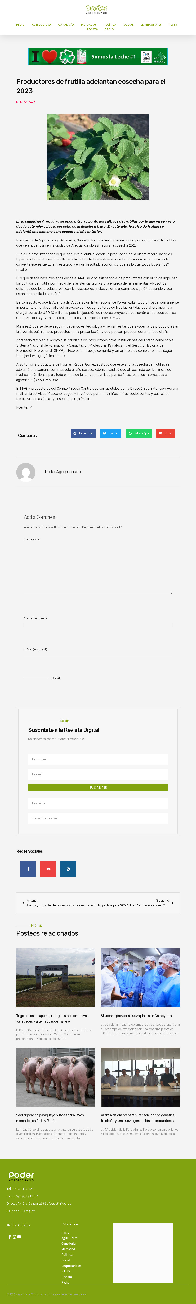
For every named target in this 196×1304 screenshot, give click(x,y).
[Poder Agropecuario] (98, 9)
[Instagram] (14, 1237)
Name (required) (35, 618)
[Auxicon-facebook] (9, 1237)
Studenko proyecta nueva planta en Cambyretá (136, 1016)
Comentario (32, 539)
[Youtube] (19, 1237)
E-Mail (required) (35, 649)
